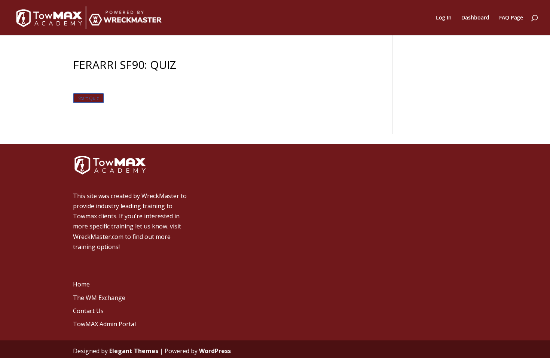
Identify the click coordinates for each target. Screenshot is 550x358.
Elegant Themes (133, 351)
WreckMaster (160, 196)
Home (81, 284)
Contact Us (88, 311)
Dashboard (475, 18)
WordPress (215, 351)
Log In (444, 18)
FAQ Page (511, 18)
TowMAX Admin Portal (104, 324)
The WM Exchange (99, 298)
